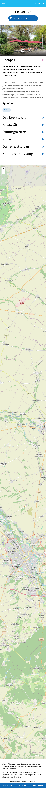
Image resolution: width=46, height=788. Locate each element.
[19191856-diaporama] (23, 40)
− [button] (3, 172)
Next (29, 51)
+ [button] (3, 168)
